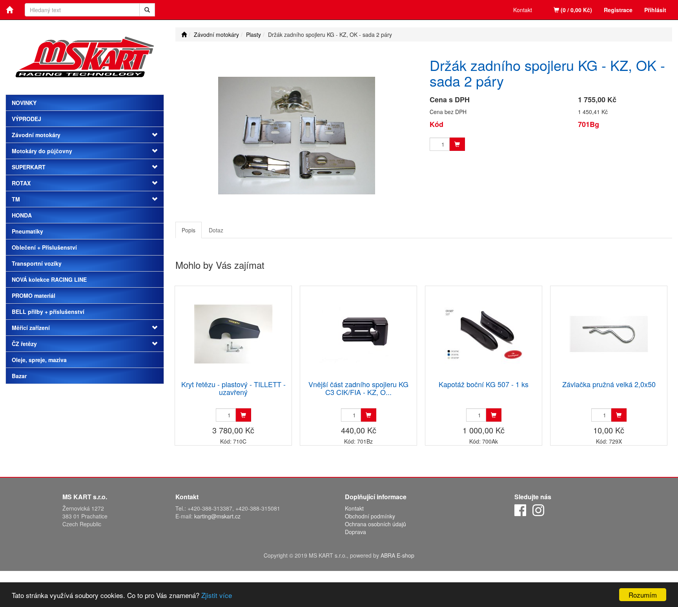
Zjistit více (216, 595)
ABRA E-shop (397, 555)
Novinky (24, 103)
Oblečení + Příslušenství (44, 247)
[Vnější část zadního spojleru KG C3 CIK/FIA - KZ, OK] (358, 333)
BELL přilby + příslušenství (48, 311)
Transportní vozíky (37, 263)
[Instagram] (538, 509)
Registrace (618, 10)
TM (16, 199)
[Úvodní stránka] (184, 34)
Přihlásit (655, 10)
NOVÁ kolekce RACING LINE (49, 279)
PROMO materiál (33, 295)
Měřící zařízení (31, 328)
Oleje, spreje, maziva (39, 360)
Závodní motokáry (36, 135)
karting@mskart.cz (217, 516)
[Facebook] (520, 509)
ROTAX (21, 183)
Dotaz (216, 230)
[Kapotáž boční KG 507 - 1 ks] (484, 333)
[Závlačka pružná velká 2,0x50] (609, 333)
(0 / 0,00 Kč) (575, 10)
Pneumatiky (27, 231)
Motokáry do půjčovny (42, 151)
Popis (188, 230)
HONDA (22, 215)
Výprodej (26, 119)
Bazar (19, 376)
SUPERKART (29, 167)
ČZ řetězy (24, 344)
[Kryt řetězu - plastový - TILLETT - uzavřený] (233, 333)
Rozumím (643, 595)
